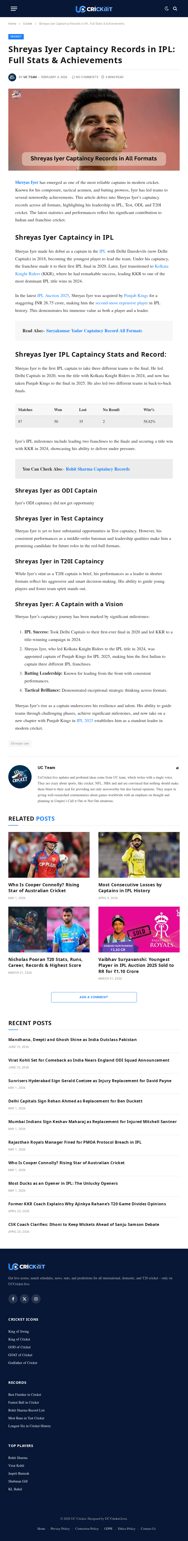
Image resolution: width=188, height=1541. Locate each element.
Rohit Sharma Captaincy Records (98, 469)
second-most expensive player (121, 303)
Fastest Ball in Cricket (23, 1402)
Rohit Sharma (17, 1457)
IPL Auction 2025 (53, 295)
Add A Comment (94, 997)
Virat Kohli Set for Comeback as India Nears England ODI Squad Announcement (89, 1060)
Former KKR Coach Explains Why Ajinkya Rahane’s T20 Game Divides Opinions (87, 1204)
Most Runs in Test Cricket (26, 1418)
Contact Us (148, 1528)
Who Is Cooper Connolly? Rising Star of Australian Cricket (43, 887)
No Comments (87, 77)
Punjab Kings (136, 295)
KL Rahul (15, 1489)
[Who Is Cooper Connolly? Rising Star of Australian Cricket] (49, 855)
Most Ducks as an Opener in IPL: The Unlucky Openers (63, 1183)
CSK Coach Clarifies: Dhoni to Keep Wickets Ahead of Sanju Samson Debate (83, 1224)
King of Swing (18, 1331)
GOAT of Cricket (20, 1354)
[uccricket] (94, 8)
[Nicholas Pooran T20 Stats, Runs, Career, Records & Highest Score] (49, 929)
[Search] (174, 8)
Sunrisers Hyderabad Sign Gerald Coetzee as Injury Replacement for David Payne (90, 1080)
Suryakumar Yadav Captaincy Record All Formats (94, 330)
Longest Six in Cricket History (29, 1425)
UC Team (30, 77)
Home (41, 1528)
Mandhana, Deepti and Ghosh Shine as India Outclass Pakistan (72, 1039)
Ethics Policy (127, 1528)
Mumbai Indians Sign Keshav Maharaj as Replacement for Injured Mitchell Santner (92, 1121)
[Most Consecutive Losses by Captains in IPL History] (139, 855)
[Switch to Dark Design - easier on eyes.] (167, 8)
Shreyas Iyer (26, 182)
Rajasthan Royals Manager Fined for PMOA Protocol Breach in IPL (74, 1142)
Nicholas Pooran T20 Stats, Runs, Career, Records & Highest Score (45, 962)
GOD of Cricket (19, 1347)
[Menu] (14, 8)
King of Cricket (19, 1339)
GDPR (108, 1528)
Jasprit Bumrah (18, 1473)
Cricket (16, 36)
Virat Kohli (16, 1465)
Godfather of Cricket (22, 1362)
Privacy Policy (60, 1528)
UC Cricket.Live (116, 1518)
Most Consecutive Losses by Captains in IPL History (130, 887)
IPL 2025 (85, 720)
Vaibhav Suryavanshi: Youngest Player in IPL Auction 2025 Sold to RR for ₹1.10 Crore (136, 965)
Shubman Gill (18, 1481)
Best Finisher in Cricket (24, 1394)
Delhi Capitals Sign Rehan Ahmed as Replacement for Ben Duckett (75, 1101)
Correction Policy (87, 1528)
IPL (102, 251)
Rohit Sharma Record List (26, 1410)
